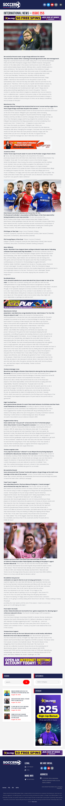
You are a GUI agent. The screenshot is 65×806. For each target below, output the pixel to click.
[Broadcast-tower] (56, 4)
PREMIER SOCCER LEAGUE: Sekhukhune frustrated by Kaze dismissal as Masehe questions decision (19, 716)
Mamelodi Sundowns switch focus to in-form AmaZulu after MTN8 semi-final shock (20, 691)
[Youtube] (52, 4)
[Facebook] (44, 4)
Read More (34, 801)
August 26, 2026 (16, 694)
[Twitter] (48, 4)
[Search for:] (17, 682)
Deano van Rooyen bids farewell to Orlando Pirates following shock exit (20, 699)
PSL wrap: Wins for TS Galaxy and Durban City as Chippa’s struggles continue (19, 707)
